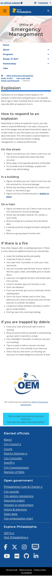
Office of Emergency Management (19, 76)
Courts (8, 449)
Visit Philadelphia (15, 537)
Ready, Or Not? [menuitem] (10, 59)
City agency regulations (18, 496)
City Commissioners (16, 467)
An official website (10, 3)
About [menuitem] (6, 50)
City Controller (13, 458)
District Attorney (14, 453)
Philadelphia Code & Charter (22, 487)
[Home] (2, 76)
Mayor (8, 439)
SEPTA (8, 533)
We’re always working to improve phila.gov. (26, 419)
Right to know (25, 570)
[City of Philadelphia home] (22, 10)
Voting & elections (15, 509)
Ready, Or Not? (7, 78)
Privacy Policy (40, 570)
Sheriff (8, 462)
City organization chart (18, 518)
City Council (11, 444)
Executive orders (14, 500)
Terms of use (12, 570)
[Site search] (48, 10)
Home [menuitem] (6, 45)
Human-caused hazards (10, 81)
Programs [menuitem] (8, 54)
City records (11, 491)
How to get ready (23, 78)
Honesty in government (18, 505)
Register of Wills (14, 472)
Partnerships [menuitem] (9, 64)
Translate (43, 3)
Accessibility (26, 573)
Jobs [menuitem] (5, 68)
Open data (10, 514)
